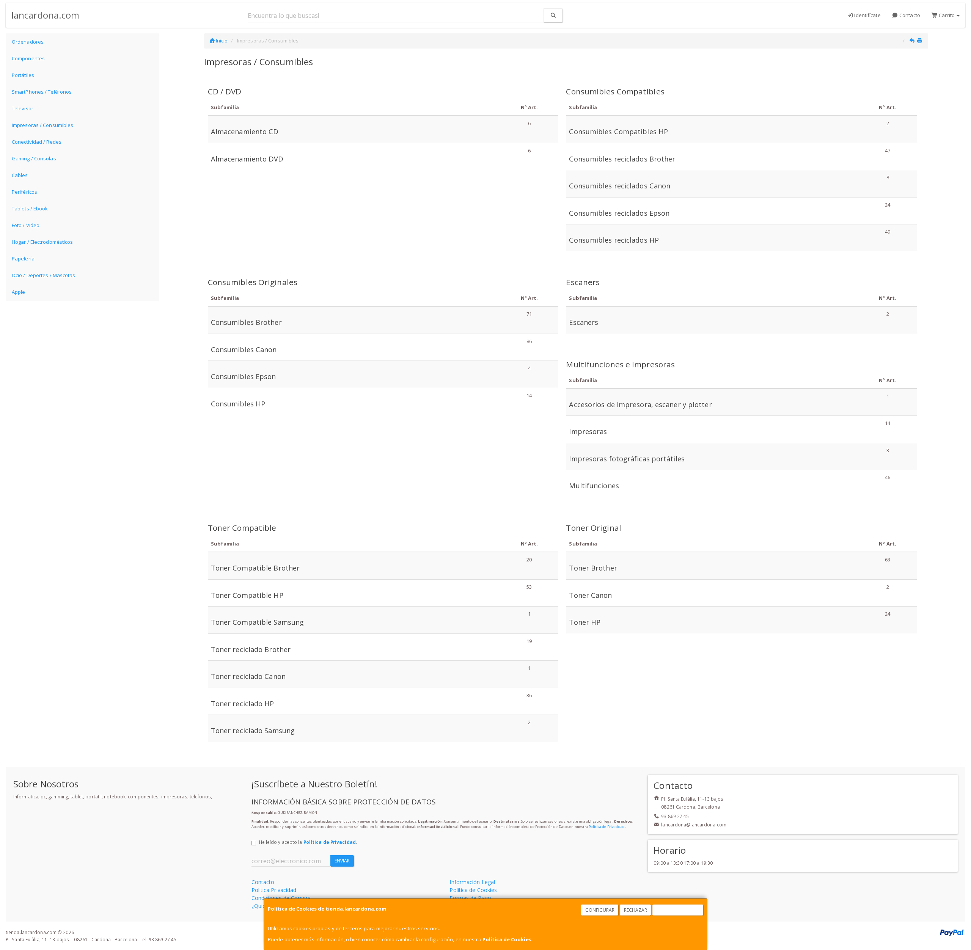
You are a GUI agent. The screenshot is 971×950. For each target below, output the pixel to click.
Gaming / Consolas (34, 158)
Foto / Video (25, 225)
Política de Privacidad (607, 826)
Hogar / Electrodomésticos (42, 241)
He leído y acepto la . (308, 842)
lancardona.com (45, 15)
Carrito (947, 15)
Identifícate (866, 15)
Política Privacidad (274, 890)
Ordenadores (28, 41)
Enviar (342, 861)
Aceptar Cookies (678, 910)
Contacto (909, 15)
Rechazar (635, 910)
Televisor (22, 108)
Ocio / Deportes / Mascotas (43, 275)
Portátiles (23, 75)
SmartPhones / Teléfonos (42, 91)
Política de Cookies (506, 939)
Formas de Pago (470, 897)
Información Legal (472, 882)
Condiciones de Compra (281, 897)
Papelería (23, 258)
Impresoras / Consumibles (42, 125)
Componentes (28, 58)
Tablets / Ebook (30, 208)
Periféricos (24, 191)
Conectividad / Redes (36, 141)
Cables (20, 175)
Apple (18, 291)
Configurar (599, 910)
